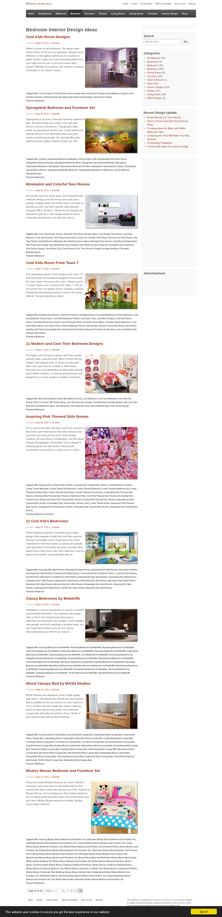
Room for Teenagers (109, 245)
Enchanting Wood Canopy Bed (119, 742)
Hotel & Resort (155, 79)
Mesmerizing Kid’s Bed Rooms (68, 584)
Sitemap (192, 4)
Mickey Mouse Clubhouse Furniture (120, 868)
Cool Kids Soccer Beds (93, 322)
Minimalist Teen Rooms (101, 241)
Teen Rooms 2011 (71, 248)
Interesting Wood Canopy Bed (102, 749)
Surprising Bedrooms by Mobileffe (52, 673)
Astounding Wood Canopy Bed (59, 738)
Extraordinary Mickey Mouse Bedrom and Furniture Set (65, 850)
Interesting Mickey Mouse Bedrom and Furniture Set (102, 854)
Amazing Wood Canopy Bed (52, 734)
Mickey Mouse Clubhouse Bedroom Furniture (70, 865)
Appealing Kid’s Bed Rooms (104, 570)
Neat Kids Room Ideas (73, 329)
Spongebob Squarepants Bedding (98, 163)
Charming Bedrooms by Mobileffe (64, 655)
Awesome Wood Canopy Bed (89, 738)
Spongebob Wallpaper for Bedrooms (96, 170)
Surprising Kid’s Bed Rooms (47, 588)
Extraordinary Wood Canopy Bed (96, 745)
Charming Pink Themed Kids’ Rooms (51, 496)
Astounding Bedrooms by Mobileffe (76, 651)
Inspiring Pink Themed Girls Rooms (57, 416)
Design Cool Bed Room (96, 402)
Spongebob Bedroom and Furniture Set (60, 108)
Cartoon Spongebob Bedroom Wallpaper (58, 159)
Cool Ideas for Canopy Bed (67, 742)
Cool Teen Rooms (44, 237)
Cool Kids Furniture (106, 318)
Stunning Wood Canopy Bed (70, 756)
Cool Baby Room (86, 315)
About (125, 4)
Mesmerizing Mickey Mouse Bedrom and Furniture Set (51, 857)
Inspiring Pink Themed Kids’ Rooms (56, 507)
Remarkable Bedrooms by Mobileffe (90, 669)
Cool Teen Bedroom (107, 398)
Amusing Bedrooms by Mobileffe (85, 647)
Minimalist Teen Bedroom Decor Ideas (71, 241)
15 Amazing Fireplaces (159, 142)
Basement (152, 61)
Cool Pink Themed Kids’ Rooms (102, 496)
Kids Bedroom (45, 241)
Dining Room (136, 13)
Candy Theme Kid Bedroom (63, 488)
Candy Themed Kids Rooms (62, 492)
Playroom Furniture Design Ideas (100, 329)
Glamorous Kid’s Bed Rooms (39, 580)
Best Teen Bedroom (48, 398)
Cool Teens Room (52, 326)
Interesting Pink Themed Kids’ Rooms (91, 507)
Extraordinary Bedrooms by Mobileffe (115, 658)
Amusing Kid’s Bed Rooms (77, 570)
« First (48, 890)
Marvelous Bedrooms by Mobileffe (98, 665)
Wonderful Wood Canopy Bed (78, 760)
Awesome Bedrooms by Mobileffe (110, 651)
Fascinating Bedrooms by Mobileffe (42, 662)
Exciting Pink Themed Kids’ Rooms (99, 499)
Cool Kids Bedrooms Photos (66, 318)
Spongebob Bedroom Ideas (68, 163)
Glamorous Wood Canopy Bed (45, 749)
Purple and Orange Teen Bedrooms (47, 245)
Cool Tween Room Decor (66, 237)
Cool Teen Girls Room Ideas (52, 402)
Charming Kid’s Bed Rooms (66, 573)
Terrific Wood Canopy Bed (50, 760)
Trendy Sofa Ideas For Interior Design (168, 146)
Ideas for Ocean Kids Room (112, 326)
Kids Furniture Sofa (88, 159)
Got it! (204, 911)
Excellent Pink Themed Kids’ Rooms (64, 499)
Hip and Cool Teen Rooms (120, 237)
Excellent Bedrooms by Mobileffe (51, 658)
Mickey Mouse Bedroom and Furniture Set (63, 771)
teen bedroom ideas (100, 406)
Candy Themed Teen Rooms (89, 492)
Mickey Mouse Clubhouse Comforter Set (83, 868)
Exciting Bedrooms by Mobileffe (82, 658)
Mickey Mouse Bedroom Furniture (108, 861)
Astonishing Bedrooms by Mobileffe (42, 651)
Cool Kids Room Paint (70, 322)
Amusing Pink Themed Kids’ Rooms (91, 485)
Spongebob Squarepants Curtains (107, 166)
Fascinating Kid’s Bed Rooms (122, 577)
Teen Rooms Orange (91, 248)
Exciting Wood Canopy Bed (67, 745)
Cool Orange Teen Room (110, 234)
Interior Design (170, 13)
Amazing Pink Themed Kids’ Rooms (56, 485)
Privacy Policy (146, 4)
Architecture (45, 13)
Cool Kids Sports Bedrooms (118, 322)
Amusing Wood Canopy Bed (80, 734)
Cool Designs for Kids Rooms (53, 93)
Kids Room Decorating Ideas (48, 329)
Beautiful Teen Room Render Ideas (80, 234)
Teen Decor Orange (35, 248)
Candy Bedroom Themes (120, 485)
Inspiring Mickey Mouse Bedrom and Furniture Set (53, 854)
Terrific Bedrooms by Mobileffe (83, 673)
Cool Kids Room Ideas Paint (46, 322)
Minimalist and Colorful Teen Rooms (58, 184)
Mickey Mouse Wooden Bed (78, 872)
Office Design (154, 98)
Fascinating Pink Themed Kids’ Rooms (65, 503)
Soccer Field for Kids (126, 329)
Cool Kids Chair (88, 318)
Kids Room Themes (103, 97)
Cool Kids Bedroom (123, 315)
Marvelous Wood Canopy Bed (53, 753)
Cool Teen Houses (75, 402)
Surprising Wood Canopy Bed (99, 756)
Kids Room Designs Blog (55, 97)
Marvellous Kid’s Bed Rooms (121, 580)
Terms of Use (180, 4)
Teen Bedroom (63, 406)
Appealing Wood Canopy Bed (108, 734)
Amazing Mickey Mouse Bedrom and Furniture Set (62, 839)
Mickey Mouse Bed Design (123, 857)
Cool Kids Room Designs (48, 37)
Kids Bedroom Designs (117, 93)
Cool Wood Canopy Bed (92, 742)
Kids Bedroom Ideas (45, 406)
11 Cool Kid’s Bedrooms (47, 521)
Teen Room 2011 (54, 248)
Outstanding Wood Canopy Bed (115, 753)
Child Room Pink (78, 496)
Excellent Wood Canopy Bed (39, 745)
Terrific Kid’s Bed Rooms (72, 588)
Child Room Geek (68, 315)
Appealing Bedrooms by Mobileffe (118, 647)
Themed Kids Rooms (36, 333)
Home (31, 13)
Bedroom (75, 13)
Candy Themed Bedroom (89, 488)
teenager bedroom (110, 248)
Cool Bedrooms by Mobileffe (94, 655)
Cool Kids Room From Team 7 (52, 263)
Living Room (118, 13)
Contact (134, 4)
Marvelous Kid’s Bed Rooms (39, 584)
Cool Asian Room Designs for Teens (97, 573)
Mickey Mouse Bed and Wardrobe (94, 857)
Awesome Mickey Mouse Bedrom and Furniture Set (111, 839)
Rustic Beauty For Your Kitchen (164, 117)
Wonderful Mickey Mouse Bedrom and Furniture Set (99, 879)
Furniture (90, 13)
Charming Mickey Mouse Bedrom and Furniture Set (101, 843)
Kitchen (103, 13)
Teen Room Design (120, 406)
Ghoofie (55, 43)
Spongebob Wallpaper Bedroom (62, 170)
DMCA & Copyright (163, 4)
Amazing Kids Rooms (49, 315)
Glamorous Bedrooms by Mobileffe (76, 662)
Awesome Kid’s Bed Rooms (39, 573)
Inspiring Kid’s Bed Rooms (66, 580)
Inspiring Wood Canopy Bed (74, 749)
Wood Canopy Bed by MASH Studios (58, 683)
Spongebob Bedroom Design (40, 163)
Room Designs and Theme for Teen (81, 245)
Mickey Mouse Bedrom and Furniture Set (72, 861)
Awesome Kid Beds (128, 570)
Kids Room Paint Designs (81, 97)
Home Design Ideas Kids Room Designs (87, 93)
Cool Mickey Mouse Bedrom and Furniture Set (80, 847)
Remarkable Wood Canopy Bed (41, 756)
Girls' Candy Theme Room (97, 503)
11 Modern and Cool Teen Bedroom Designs (64, 344)
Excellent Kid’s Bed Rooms (39, 577)
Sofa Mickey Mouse (48, 876)
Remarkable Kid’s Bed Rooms (98, 584)
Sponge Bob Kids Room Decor (112, 159)
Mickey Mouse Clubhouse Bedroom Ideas (112, 865)
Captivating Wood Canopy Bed (118, 738)
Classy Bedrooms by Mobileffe (53, 598)
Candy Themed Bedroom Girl (115, 488)
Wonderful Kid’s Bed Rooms (99, 588)
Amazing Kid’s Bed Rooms (51, 570)
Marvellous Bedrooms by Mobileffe (65, 665)
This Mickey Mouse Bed (62, 879)
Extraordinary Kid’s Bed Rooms (92, 577)
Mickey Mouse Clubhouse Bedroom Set (44, 868)
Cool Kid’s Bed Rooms (126, 573)
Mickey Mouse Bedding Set (39, 861)
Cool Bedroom (90, 398)
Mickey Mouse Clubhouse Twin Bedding (45, 872)
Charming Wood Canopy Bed (40, 742)
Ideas (185, 13)
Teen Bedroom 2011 (80, 406)
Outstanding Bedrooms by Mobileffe (55, 669)
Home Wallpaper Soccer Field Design (80, 326)
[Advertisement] (170, 211)
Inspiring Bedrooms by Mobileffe (109, 662)
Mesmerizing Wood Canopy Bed (83, 753)
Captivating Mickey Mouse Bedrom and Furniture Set (51, 843)
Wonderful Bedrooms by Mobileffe (114, 673)
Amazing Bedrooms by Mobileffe (54, 647)
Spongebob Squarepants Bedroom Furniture (69, 166)
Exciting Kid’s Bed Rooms (65, 577)
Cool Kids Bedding (104, 315)
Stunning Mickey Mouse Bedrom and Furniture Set (82, 876)
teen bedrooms (127, 245)
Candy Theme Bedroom (37, 488)
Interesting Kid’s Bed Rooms (93, 580)
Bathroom (61, 13)
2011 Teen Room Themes (51, 234)
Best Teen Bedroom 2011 (70, 398)
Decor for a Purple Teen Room (93, 237)
